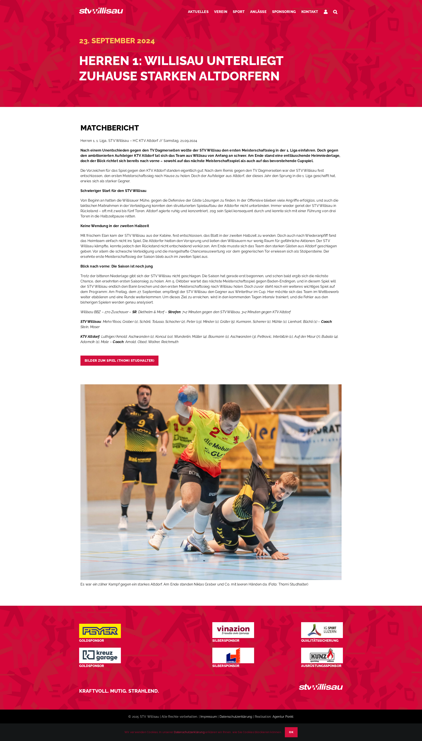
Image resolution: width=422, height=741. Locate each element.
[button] (335, 12)
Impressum (208, 716)
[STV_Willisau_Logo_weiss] (321, 685)
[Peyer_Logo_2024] (100, 625)
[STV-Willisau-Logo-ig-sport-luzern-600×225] (322, 624)
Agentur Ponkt (283, 716)
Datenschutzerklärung (236, 716)
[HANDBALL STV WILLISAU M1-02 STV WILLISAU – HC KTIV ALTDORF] (211, 386)
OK (291, 732)
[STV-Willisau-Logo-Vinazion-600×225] (233, 624)
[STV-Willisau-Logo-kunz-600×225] (322, 649)
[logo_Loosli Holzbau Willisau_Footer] (233, 649)
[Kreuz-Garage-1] (100, 649)
